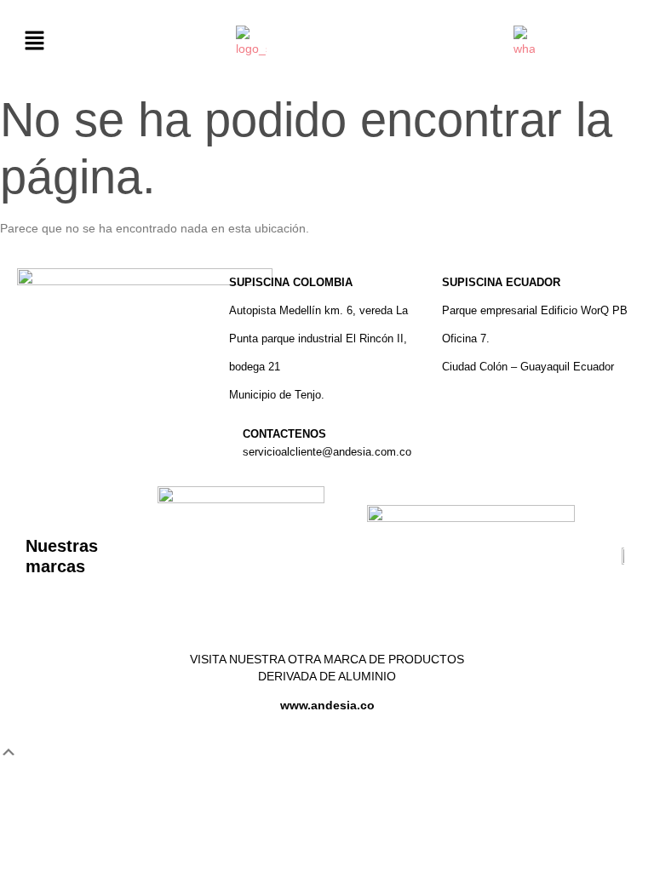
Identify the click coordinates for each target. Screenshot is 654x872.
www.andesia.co (327, 705)
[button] (34, 41)
